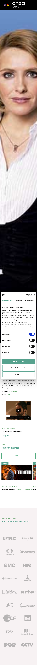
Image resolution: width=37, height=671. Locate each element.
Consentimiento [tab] (7, 300)
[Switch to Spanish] (8, 5)
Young (9, 394)
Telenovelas (13, 391)
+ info (19, 490)
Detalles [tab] (19, 300)
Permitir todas (18, 361)
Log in (5, 435)
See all (18, 456)
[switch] (32, 340)
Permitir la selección (18, 368)
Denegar (18, 374)
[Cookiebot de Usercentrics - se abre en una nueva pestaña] (26, 295)
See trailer (28, 490)
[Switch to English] (5, 5)
